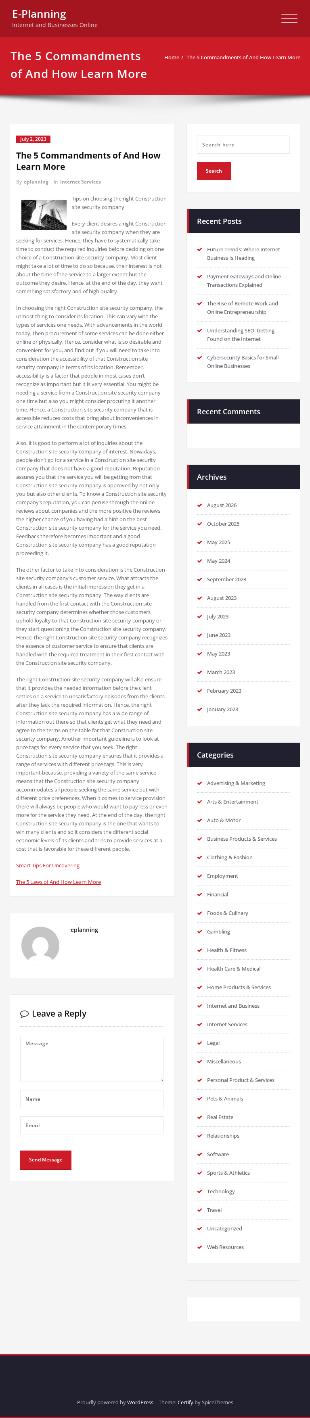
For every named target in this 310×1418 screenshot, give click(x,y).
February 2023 (224, 690)
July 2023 (217, 616)
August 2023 (222, 597)
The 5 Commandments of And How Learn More (243, 57)
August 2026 (222, 505)
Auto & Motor (224, 820)
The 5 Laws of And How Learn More (58, 881)
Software (218, 1154)
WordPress (140, 1402)
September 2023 (226, 579)
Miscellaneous (224, 1061)
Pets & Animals (225, 1098)
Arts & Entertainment (232, 801)
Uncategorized (224, 1228)
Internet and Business (233, 1005)
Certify (185, 1402)
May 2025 (218, 542)
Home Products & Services (239, 987)
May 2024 (218, 560)
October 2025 (223, 523)
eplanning (36, 181)
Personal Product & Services (240, 1080)
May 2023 (218, 653)
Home (171, 57)
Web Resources (225, 1247)
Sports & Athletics (228, 1172)
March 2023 (221, 672)
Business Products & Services (242, 838)
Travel (214, 1209)
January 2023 (222, 709)
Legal (213, 1042)
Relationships (223, 1135)
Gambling (218, 931)
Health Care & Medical (233, 968)
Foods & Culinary (227, 913)
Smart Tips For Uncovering (48, 865)
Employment (222, 875)
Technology (221, 1191)
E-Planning (39, 13)
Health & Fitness (227, 950)
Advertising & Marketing (236, 783)
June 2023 (218, 635)
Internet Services (80, 181)
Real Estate (220, 1117)
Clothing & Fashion (230, 857)
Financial (217, 894)
